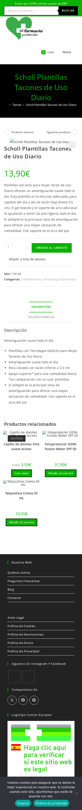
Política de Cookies (21, 626)
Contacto (14, 598)
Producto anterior (23, 132)
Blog (11, 589)
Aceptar (23, 803)
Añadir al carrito (51, 248)
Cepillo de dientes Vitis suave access (21, 446)
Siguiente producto (58, 132)
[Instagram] (28, 676)
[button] (72, 144)
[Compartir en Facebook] (23, 700)
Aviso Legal (16, 618)
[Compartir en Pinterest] (33, 700)
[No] (76, 793)
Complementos (31, 279)
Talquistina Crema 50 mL (21, 495)
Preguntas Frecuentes (24, 581)
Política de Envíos (20, 643)
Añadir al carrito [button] (60, 473)
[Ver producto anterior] (7, 132)
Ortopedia (50, 279)
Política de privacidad (51, 803)
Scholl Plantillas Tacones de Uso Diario (51, 105)
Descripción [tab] (41, 307)
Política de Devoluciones (26, 634)
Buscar (68, 10)
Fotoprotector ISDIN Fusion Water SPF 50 (60, 446)
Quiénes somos (19, 573)
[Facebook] (14, 676)
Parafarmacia (67, 279)
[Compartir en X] (12, 700)
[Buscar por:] (75, 52)
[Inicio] (7, 105)
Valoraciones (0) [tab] (41, 317)
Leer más (21, 473)
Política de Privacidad (23, 651)
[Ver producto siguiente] (75, 132)
